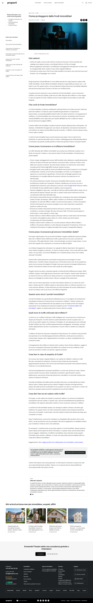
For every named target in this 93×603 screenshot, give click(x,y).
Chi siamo (60, 569)
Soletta (65, 590)
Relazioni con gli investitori (65, 584)
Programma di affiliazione (64, 580)
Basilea (24, 590)
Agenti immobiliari (59, 2)
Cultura (60, 572)
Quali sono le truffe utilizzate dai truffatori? (14, 65)
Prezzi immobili (48, 2)
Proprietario (38, 2)
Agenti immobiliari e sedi (64, 582)
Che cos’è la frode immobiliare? (14, 44)
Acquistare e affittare (29, 569)
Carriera (60, 578)
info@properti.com (12, 573)
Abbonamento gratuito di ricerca (32, 584)
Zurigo (84, 590)
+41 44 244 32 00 (52, 554)
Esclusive (26, 576)
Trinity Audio (41, 53)
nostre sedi (10, 590)
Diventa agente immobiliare (49, 570)
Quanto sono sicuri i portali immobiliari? (13, 60)
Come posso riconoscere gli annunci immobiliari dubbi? (15, 54)
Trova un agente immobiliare (49, 569)
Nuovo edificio (27, 579)
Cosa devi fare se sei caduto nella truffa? (14, 76)
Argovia (18, 590)
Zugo (78, 590)
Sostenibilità (61, 571)
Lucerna (44, 590)
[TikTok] (43, 601)
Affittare (26, 574)
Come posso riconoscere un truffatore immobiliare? (13, 49)
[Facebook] (38, 601)
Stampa (60, 576)
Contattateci (61, 574)
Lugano (51, 590)
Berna (30, 590)
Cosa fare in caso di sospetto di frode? (14, 70)
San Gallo (71, 590)
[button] (24, 37)
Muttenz (58, 590)
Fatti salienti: (9, 40)
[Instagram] (41, 601)
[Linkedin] (46, 601)
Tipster (25, 581)
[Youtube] (49, 601)
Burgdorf (37, 590)
